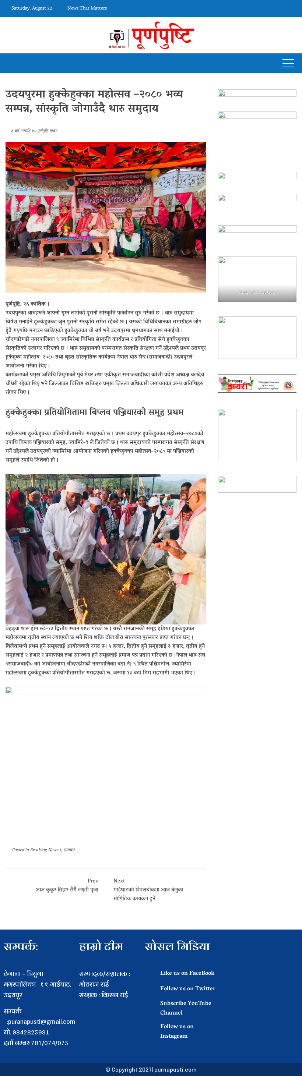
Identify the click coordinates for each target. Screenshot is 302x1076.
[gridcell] (108, 1006)
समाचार (68, 850)
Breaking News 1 (45, 850)
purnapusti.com (175, 1069)
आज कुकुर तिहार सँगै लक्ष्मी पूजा (67, 885)
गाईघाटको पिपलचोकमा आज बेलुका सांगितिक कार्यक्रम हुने (148, 890)
